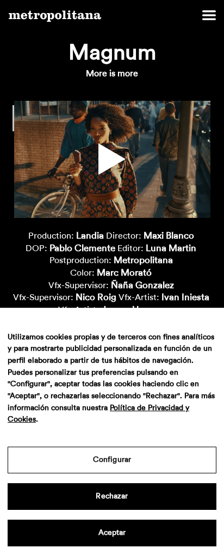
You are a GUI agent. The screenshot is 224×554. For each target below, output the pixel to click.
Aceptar (112, 533)
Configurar (112, 460)
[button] (112, 159)
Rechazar (112, 496)
